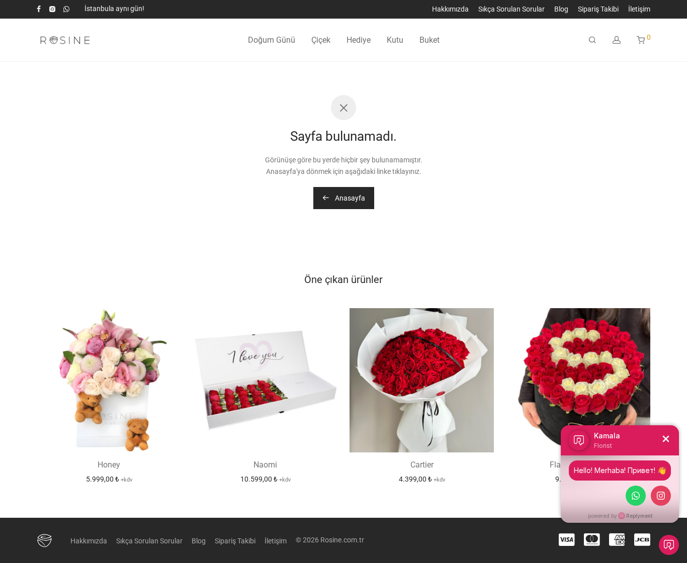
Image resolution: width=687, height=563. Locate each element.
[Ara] (592, 40)
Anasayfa (349, 198)
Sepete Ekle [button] (109, 479)
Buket (429, 40)
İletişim (639, 9)
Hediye (359, 40)
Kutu (395, 40)
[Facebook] (39, 9)
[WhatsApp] (66, 9)
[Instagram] (52, 9)
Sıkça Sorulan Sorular (511, 9)
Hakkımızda (450, 9)
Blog (561, 9)
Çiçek (320, 40)
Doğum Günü (271, 40)
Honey (109, 465)
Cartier (422, 465)
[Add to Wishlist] (168, 320)
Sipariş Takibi (598, 9)
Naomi (265, 465)
